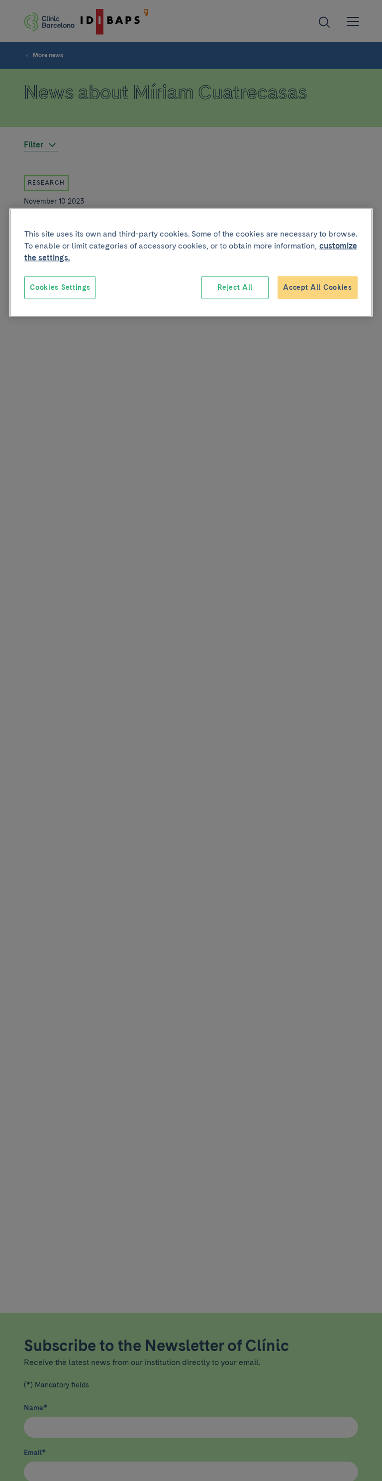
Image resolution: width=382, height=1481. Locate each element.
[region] (191, 262)
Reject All (235, 287)
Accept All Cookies (317, 287)
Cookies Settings (60, 287)
